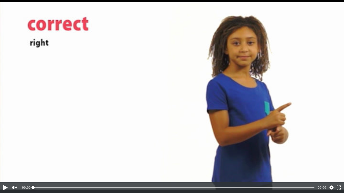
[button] (5, 187)
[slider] (173, 187)
